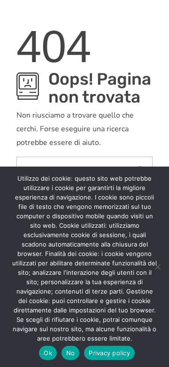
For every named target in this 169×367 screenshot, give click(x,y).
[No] (157, 266)
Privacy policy (109, 353)
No (70, 353)
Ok (48, 353)
